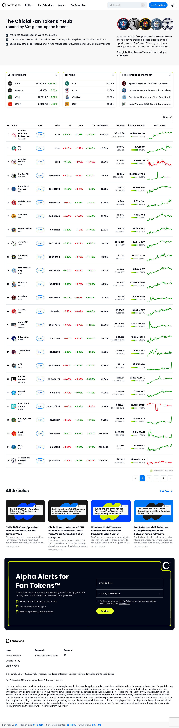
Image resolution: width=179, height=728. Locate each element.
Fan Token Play (46, 5)
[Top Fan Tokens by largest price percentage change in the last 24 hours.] (56, 75)
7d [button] (93, 125)
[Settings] (173, 5)
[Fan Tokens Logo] (11, 5)
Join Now (105, 611)
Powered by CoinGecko (163, 470)
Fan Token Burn (78, 5)
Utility (28, 5)
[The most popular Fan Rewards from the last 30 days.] (170, 75)
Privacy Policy (124, 603)
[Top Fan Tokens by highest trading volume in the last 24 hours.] (113, 75)
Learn (61, 5)
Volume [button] (120, 125)
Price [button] (57, 125)
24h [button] (81, 125)
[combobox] (129, 593)
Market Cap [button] (102, 125)
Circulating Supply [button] (136, 125)
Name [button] (14, 125)
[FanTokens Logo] (15, 641)
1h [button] (70, 125)
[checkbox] (97, 601)
